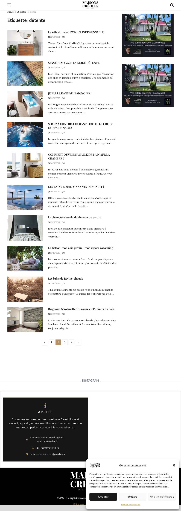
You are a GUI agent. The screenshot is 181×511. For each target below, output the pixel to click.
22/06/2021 (55, 37)
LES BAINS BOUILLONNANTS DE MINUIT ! (76, 186)
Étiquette (21, 11)
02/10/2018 (55, 283)
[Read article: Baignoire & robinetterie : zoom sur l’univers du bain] (25, 319)
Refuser (132, 496)
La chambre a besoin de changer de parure (74, 217)
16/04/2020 (55, 98)
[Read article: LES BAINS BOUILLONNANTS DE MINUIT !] (25, 197)
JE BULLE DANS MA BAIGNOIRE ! (70, 93)
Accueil (10, 11)
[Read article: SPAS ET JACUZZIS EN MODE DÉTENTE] (25, 73)
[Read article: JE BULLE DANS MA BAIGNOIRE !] (25, 104)
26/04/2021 (55, 67)
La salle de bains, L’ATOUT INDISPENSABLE (76, 32)
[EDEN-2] (148, 35)
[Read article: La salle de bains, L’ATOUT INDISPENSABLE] (25, 43)
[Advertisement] (90, 368)
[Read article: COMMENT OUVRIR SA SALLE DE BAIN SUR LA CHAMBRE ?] (25, 165)
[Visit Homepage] (90, 4)
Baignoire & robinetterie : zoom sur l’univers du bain (81, 309)
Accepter (103, 496)
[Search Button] (172, 5)
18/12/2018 (55, 253)
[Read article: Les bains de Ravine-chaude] (25, 289)
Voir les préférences (162, 496)
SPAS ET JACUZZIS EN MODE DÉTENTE (74, 63)
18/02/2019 (55, 222)
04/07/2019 (55, 163)
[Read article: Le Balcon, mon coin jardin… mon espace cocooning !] (25, 258)
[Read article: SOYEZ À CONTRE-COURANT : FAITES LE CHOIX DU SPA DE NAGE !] (25, 134)
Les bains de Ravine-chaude (65, 278)
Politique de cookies (130, 504)
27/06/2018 (55, 314)
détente (32, 11)
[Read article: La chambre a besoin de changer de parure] (25, 228)
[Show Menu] (9, 5)
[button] (174, 465)
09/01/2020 (55, 132)
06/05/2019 (55, 191)
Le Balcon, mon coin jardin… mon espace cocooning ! (81, 248)
